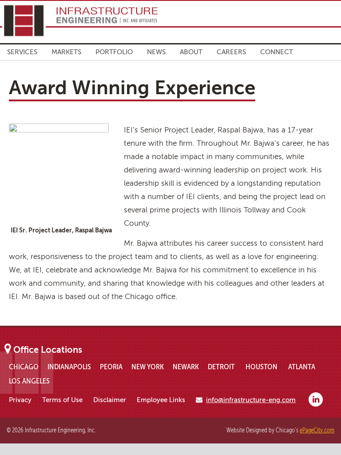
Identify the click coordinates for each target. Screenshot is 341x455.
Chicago (24, 366)
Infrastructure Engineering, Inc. (80, 21)
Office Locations (47, 350)
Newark (186, 366)
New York (147, 366)
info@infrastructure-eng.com (251, 399)
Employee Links (161, 399)
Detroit (221, 366)
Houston (262, 366)
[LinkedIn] (316, 399)
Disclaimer (109, 399)
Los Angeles (29, 380)
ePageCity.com (317, 430)
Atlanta (301, 366)
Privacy (20, 399)
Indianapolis (69, 366)
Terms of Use (62, 399)
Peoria (111, 366)
